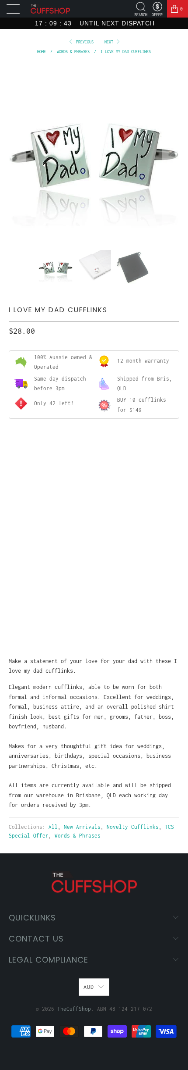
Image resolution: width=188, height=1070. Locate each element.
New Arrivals (82, 827)
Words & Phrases (78, 835)
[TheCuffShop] (50, 9)
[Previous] (17, 151)
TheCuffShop (74, 1009)
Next (109, 41)
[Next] (171, 151)
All (53, 827)
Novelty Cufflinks (133, 827)
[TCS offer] (157, 6)
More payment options (94, 618)
